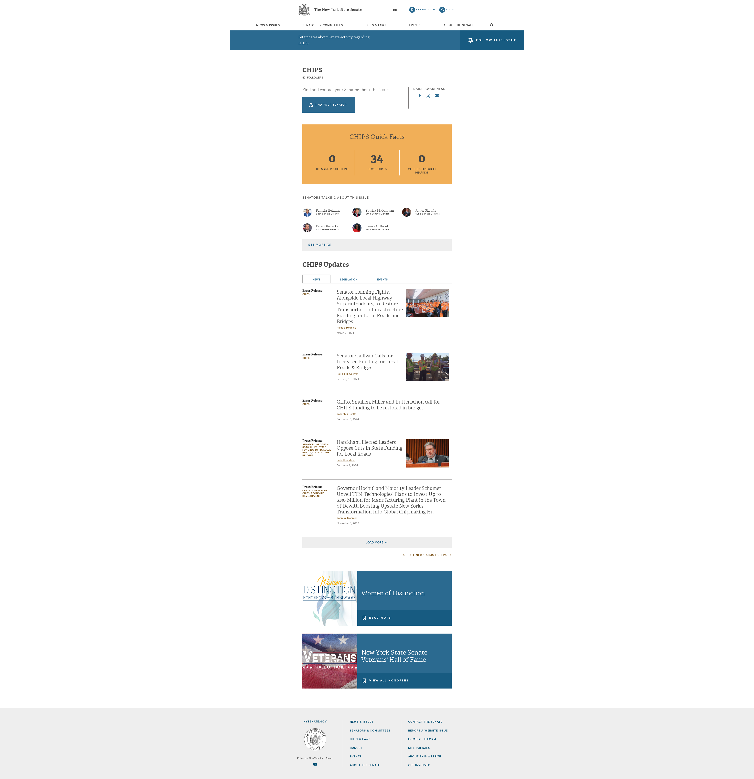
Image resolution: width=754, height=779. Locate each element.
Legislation (349, 279)
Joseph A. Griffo (346, 414)
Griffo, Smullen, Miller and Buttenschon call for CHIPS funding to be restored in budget (388, 405)
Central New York (315, 491)
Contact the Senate (425, 722)
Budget (356, 748)
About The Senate (459, 25)
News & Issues (268, 25)
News (316, 279)
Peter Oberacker (328, 226)
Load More (374, 542)
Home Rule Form (422, 739)
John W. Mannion (347, 518)
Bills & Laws (376, 25)
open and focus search (492, 26)
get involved (425, 10)
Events (415, 25)
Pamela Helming (328, 211)
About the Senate (365, 765)
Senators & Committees (323, 25)
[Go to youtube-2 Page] (315, 764)
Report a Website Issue (428, 730)
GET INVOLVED (419, 765)
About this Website (424, 756)
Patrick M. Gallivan (380, 211)
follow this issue (496, 40)
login (450, 10)
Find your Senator (331, 104)
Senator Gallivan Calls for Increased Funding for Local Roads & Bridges (367, 362)
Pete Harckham (346, 460)
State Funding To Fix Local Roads (316, 450)
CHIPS (306, 294)
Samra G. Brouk (377, 226)
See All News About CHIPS (425, 555)
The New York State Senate (338, 10)
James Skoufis (425, 211)
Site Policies (419, 748)
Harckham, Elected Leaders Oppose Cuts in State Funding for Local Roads (369, 448)
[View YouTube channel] (394, 10)
